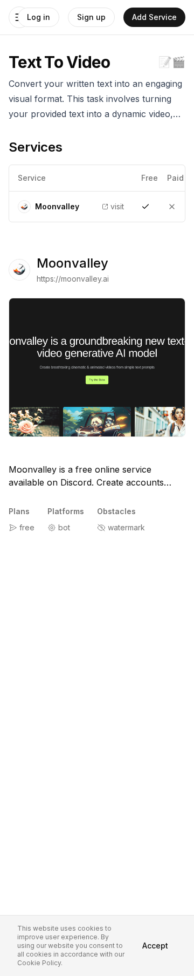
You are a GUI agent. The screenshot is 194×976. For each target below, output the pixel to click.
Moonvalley (72, 263)
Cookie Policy (39, 963)
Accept (155, 945)
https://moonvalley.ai (73, 278)
